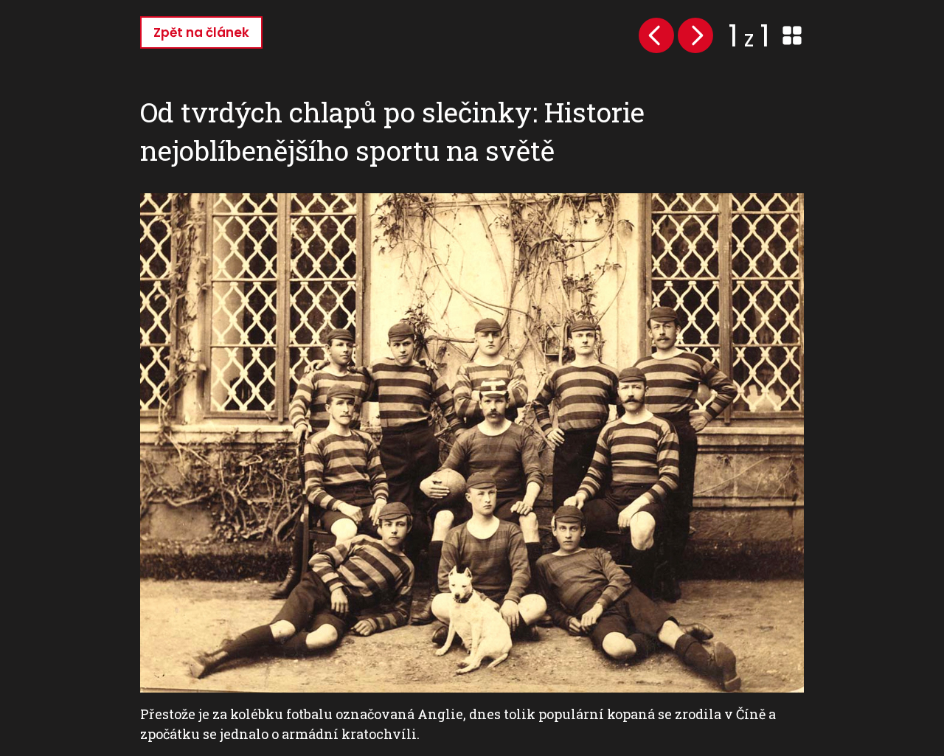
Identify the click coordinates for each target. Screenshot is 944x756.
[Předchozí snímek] (656, 35)
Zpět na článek (201, 32)
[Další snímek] (695, 35)
